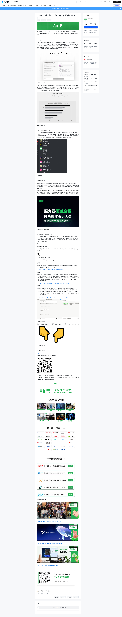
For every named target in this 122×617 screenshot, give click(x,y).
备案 (101, 1)
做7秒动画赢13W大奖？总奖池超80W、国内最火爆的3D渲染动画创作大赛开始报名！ (91, 34)
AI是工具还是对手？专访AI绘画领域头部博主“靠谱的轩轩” (91, 30)
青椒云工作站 (91, 18)
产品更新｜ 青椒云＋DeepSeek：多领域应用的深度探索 (49, 543)
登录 (109, 1)
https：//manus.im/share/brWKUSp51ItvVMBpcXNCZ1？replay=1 (54, 297)
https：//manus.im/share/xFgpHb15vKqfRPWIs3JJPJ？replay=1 (54, 283)
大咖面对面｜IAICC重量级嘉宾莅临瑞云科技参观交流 (49, 521)
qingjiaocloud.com (41, 353)
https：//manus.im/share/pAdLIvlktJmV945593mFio (51, 269)
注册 (117, 1)
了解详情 (86, 65)
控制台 (104, 1)
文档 (97, 1)
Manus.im (39, 348)
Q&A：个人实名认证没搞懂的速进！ (91, 32)
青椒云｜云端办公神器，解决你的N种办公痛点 (47, 565)
